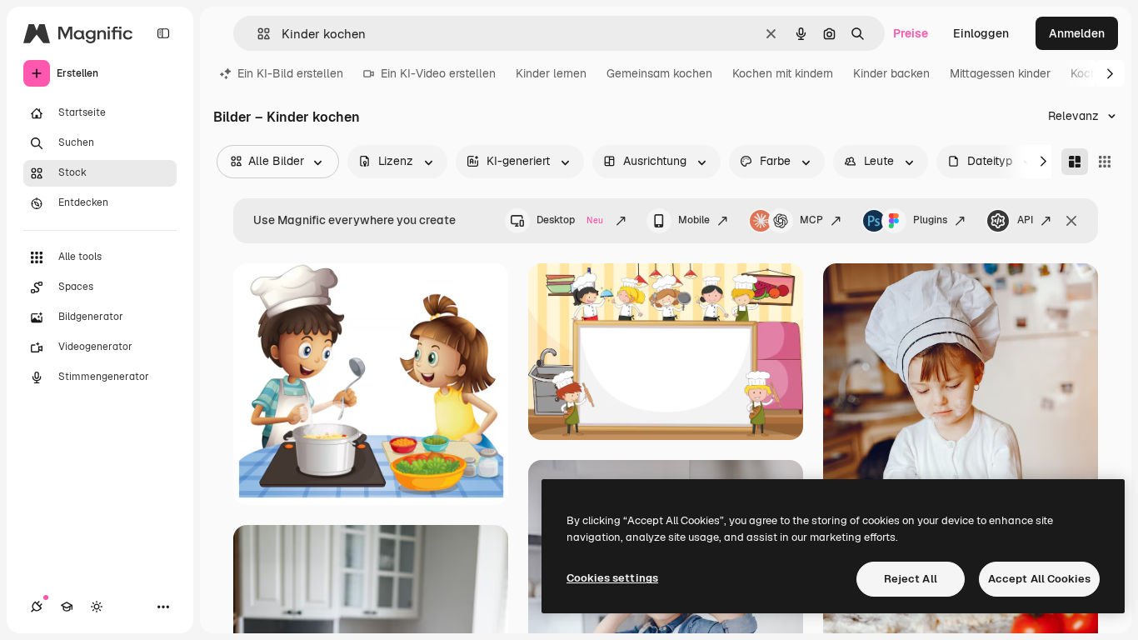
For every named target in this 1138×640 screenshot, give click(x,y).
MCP (811, 220)
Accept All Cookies (1039, 579)
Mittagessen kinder (1000, 73)
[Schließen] (1071, 221)
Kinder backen (891, 73)
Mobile (694, 220)
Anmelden (1077, 33)
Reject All (910, 579)
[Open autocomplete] (257, 34)
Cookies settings (612, 578)
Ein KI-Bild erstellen (290, 73)
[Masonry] (1074, 161)
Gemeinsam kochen (659, 73)
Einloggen (981, 33)
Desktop (570, 220)
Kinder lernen (551, 73)
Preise (910, 33)
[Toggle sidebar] (163, 33)
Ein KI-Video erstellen (438, 73)
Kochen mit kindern (782, 73)
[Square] (1104, 161)
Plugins (930, 220)
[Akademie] (66, 606)
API (1025, 220)
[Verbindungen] (36, 606)
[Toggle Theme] (96, 606)
